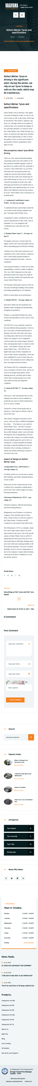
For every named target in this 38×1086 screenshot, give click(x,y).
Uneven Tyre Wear (20, 787)
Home (12, 37)
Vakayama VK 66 (8, 1020)
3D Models (5, 1048)
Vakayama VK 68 (8, 1010)
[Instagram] (23, 878)
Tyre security (12, 71)
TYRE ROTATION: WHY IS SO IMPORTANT (17, 975)
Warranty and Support (10, 1053)
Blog (3, 1039)
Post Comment (16, 700)
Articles (21, 37)
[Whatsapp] (15, 575)
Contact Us (28, 1081)
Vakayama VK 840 (8, 1001)
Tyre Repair (19, 828)
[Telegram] (19, 575)
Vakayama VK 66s (8, 1015)
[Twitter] (8, 575)
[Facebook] (4, 575)
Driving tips (19, 852)
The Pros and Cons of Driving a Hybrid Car (18, 985)
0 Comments (20, 98)
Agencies (5, 1034)
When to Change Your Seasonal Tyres (21, 761)
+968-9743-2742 (26, 7)
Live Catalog (6, 1043)
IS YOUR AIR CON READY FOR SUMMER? (16, 965)
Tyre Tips (19, 844)
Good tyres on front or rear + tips (20, 609)
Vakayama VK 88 (8, 1005)
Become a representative (14, 1081)
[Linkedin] (12, 575)
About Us (5, 1029)
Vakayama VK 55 (8, 1024)
